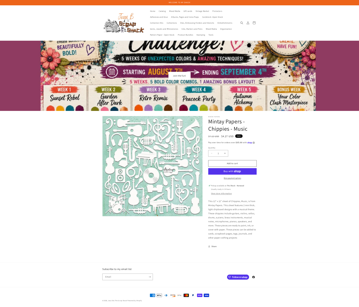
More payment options (232, 178)
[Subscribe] (150, 277)
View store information (221, 193)
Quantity (211, 148)
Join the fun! (179, 75)
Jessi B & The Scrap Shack (117, 301)
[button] (242, 23)
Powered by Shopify (134, 301)
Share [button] (214, 246)
